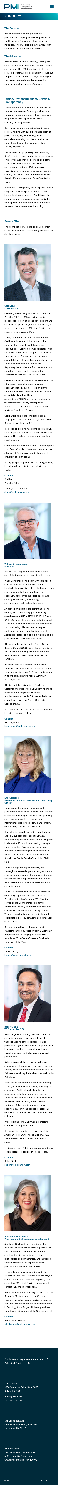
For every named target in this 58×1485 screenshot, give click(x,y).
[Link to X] (41, 1480)
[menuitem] (52, 6)
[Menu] (52, 6)
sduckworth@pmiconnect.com (19, 1324)
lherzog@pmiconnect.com (17, 955)
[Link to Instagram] (51, 1480)
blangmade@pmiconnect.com (19, 726)
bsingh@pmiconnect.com (17, 1164)
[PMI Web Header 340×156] (24, 6)
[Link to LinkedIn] (46, 1480)
